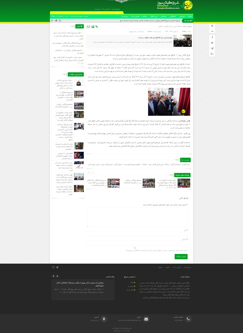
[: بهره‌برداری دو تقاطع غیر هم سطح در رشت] (88, 26)
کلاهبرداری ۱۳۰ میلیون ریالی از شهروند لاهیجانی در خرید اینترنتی (64, 156)
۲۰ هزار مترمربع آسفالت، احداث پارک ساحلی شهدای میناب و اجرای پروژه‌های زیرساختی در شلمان (68, 36)
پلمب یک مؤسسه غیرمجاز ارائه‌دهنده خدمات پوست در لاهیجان (64, 147)
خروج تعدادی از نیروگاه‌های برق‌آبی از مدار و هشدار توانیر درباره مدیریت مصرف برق (150, 20)
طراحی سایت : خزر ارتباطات (121, 330)
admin (150, 31)
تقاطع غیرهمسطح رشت (131, 164)
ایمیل (184, 239)
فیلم (160, 267)
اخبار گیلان (168, 26)
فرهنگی (173, 16)
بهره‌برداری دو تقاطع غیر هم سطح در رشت (155, 37)
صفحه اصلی (177, 26)
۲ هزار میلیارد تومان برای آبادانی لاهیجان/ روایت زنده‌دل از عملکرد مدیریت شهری (64, 190)
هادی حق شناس (94, 164)
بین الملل (153, 16)
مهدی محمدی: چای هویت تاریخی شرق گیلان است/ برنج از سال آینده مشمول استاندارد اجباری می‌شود (64, 178)
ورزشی (163, 16)
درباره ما (125, 16)
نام (185, 230)
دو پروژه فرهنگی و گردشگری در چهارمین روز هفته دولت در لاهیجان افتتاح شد (96, 183)
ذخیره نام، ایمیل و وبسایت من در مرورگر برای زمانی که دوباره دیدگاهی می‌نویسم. (157, 250)
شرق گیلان (118, 164)
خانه (131, 282)
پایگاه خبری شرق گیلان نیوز (159, 164)
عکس (167, 267)
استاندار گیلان (176, 164)
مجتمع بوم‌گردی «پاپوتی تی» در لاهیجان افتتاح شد (132, 181)
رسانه (145, 16)
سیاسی (182, 16)
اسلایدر (160, 26)
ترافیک (144, 164)
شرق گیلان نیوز (184, 55)
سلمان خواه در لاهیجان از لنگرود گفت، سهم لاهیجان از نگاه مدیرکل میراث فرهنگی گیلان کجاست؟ (167, 184)
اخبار (190, 16)
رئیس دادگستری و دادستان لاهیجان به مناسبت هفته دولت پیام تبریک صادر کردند (64, 166)
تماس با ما (135, 16)
